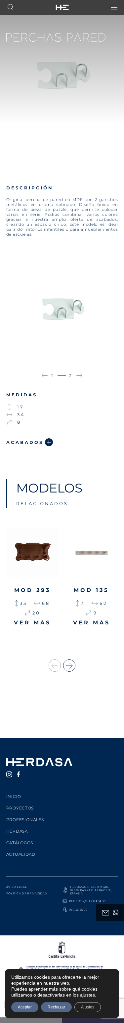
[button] (44, 375)
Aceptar (25, 1007)
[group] (32, 585)
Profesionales (25, 819)
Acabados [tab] (24, 442)
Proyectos (20, 808)
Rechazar (56, 1007)
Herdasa (17, 831)
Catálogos (19, 842)
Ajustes (87, 1007)
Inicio (13, 796)
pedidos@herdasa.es (88, 901)
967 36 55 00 (78, 909)
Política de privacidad (26, 893)
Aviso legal (16, 886)
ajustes (87, 995)
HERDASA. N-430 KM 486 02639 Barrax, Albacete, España (91, 890)
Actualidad (20, 854)
